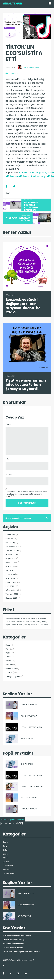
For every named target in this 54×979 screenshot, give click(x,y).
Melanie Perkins (17, 624)
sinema (9, 672)
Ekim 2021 (10, 539)
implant (8, 624)
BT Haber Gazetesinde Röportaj (17, 936)
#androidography (37, 172)
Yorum (8, 424)
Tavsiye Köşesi (12, 676)
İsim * (8, 459)
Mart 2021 (10, 566)
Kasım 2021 (10, 535)
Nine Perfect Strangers (13, 948)
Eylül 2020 (10, 586)
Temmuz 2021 (12, 550)
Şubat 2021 (10, 570)
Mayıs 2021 (10, 558)
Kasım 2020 (11, 582)
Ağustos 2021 (11, 547)
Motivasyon (11, 668)
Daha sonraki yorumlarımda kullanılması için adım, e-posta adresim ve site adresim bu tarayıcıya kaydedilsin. (26, 493)
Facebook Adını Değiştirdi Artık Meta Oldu (21, 951)
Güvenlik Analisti (29, 621)
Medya (9, 665)
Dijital (8, 653)
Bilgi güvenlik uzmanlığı (14, 618)
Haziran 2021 (11, 554)
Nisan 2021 (10, 562)
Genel (7, 193)
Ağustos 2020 (12, 590)
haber (38, 621)
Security (27, 624)
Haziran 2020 (11, 598)
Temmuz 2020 (12, 594)
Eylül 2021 (10, 543)
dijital (13, 621)
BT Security (42, 618)
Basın (8, 645)
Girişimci (19, 621)
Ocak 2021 (10, 574)
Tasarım (34, 624)
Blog (8, 649)
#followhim (12, 176)
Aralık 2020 (10, 578)
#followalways (39, 176)
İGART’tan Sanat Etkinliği (13, 944)
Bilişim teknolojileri (30, 618)
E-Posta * (9, 474)
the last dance (42, 624)
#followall (24, 176)
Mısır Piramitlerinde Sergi (14, 940)
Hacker (44, 621)
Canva (8, 621)
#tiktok (23, 172)
